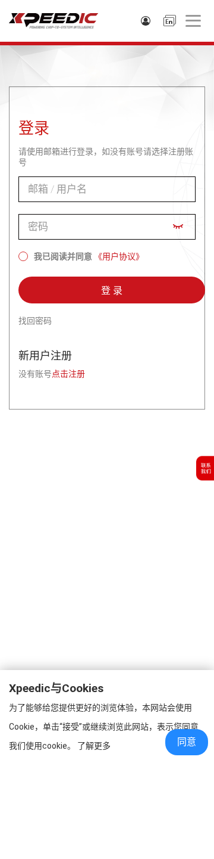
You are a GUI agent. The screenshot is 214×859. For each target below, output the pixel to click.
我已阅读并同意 (63, 256)
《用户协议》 (119, 256)
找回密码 (35, 320)
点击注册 (68, 374)
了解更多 (94, 746)
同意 (186, 742)
